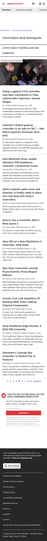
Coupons (6, 514)
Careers (6, 519)
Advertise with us (10, 503)
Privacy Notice (32, 419)
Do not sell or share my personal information (22, 525)
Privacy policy (8, 487)
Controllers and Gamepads (22, 30)
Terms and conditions (12, 476)
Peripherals (5, 30)
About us (7, 508)
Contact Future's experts (13, 481)
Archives (37, 381)
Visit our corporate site (22, 458)
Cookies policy (9, 492)
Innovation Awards (24, 10)
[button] (44, 3)
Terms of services (30, 417)
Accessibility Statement (12, 498)
